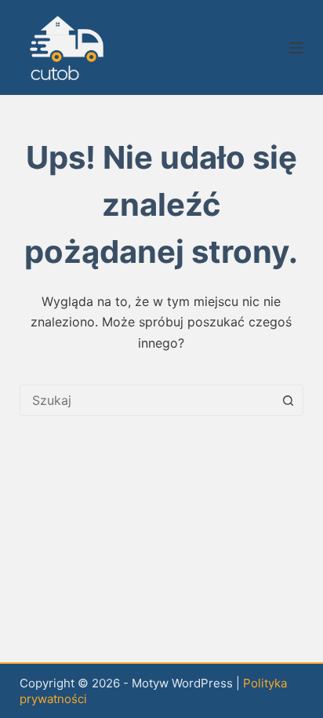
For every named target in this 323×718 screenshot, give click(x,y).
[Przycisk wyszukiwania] (288, 400)
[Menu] (296, 48)
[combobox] (147, 400)
